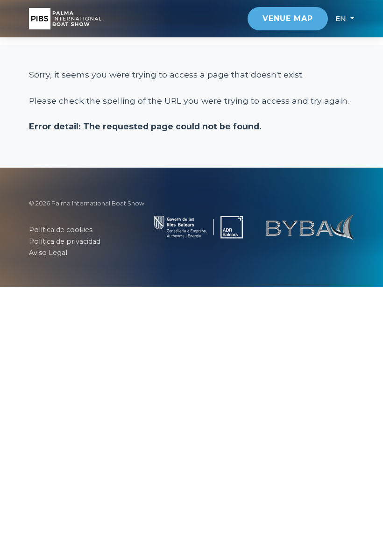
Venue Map (287, 18)
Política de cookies (60, 230)
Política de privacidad (64, 241)
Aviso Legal (48, 252)
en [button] (342, 18)
